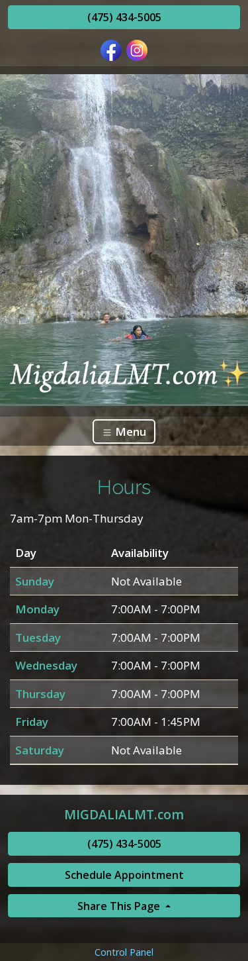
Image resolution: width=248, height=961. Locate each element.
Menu (129, 431)
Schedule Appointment (124, 875)
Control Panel (124, 952)
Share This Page (120, 906)
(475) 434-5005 (124, 17)
